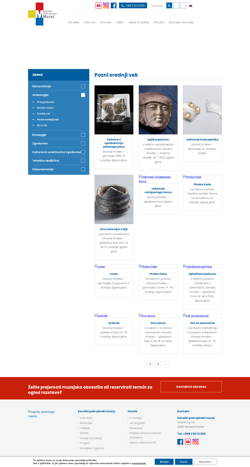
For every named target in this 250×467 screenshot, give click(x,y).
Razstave (86, 423)
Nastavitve (205, 461)
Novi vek (42, 125)
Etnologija (39, 135)
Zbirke (107, 46)
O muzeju (136, 418)
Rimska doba (45, 108)
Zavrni (183, 461)
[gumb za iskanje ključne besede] (169, 5)
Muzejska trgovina (92, 448)
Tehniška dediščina (45, 161)
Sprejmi (164, 461)
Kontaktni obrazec (191, 387)
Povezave (136, 428)
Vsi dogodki (137, 423)
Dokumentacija (43, 169)
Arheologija (125, 46)
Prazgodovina (45, 102)
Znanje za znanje (91, 438)
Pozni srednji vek (48, 119)
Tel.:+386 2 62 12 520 (191, 434)
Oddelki (85, 428)
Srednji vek (43, 113)
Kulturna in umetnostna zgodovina (56, 152)
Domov (92, 46)
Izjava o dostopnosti (143, 442)
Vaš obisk (86, 418)
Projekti (85, 443)
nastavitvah (139, 463)
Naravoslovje (41, 86)
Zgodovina (39, 143)
